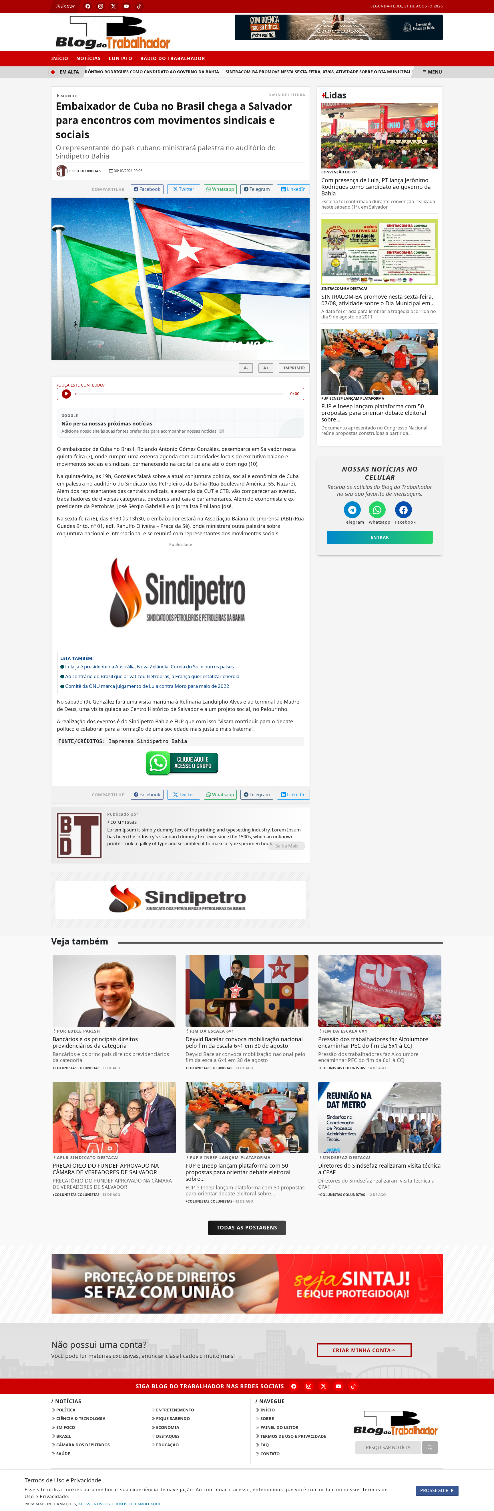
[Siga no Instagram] (100, 6)
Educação (167, 1444)
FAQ (264, 1444)
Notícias (88, 58)
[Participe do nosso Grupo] (181, 764)
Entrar (67, 6)
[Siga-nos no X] (323, 1386)
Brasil (63, 1436)
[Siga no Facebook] (87, 6)
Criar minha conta (361, 1350)
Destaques (167, 1436)
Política (65, 1410)
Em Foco (65, 1427)
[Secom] (339, 27)
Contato (120, 58)
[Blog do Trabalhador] (114, 31)
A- (246, 368)
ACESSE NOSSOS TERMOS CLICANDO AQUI (119, 1503)
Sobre (266, 1418)
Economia (167, 1427)
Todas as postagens (247, 1227)
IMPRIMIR (294, 368)
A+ (265, 368)
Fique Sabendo (172, 1418)
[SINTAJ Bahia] (247, 1283)
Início (59, 58)
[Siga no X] (113, 6)
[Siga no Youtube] (126, 6)
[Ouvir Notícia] (66, 394)
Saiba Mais (286, 846)
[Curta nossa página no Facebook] (294, 1386)
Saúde (62, 1453)
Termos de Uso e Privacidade (292, 1436)
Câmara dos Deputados (82, 1444)
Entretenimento (174, 1410)
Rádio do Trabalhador (172, 58)
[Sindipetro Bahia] (180, 899)
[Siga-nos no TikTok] (353, 1386)
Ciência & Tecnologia (80, 1418)
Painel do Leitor (278, 1427)
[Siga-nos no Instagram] (309, 1386)
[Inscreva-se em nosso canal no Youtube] (338, 1386)
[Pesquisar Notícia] (430, 1447)
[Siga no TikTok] (139, 6)
